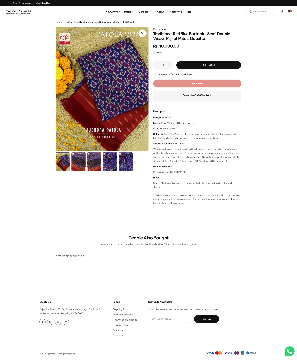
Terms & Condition (123, 314)
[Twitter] (58, 322)
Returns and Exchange (125, 319)
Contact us (119, 335)
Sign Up (206, 318)
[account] (282, 11)
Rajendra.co (159, 29)
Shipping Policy (121, 309)
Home (59, 22)
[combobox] (261, 12)
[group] (102, 89)
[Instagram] (50, 322)
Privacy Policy (120, 324)
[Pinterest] (66, 322)
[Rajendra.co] (18, 11)
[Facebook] (42, 322)
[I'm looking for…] (250, 12)
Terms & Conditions (181, 74)
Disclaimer (118, 330)
